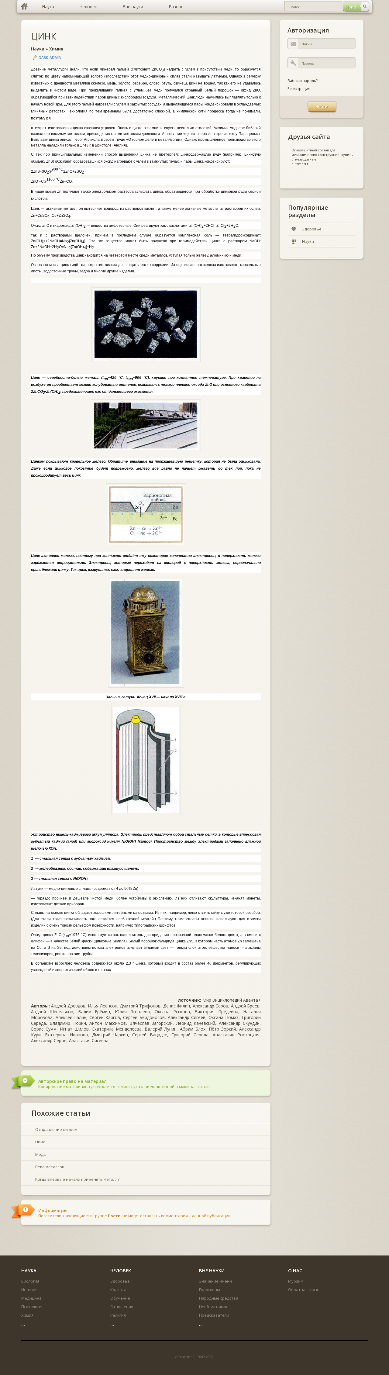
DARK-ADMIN (50, 57)
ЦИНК (43, 36)
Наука (37, 49)
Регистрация (298, 88)
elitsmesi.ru (301, 163)
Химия (56, 49)
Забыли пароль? (302, 80)
